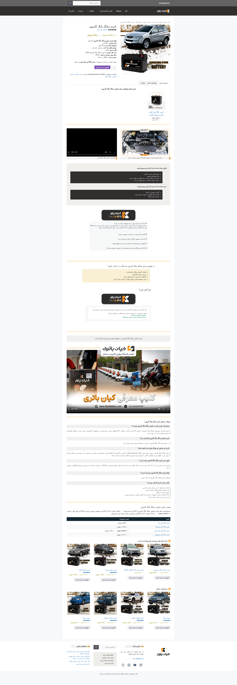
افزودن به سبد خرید (102, 67)
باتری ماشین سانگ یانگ (143, 22)
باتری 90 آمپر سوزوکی (162, 535)
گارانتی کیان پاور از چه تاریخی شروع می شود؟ (131, 234)
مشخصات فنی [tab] (152, 83)
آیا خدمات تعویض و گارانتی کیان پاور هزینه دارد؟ (131, 239)
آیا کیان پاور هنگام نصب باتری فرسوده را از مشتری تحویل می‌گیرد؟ (125, 248)
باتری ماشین (78, 74)
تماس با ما (71, 11)
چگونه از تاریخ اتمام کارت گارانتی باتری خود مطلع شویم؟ (128, 243)
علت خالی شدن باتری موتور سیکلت (79, 661)
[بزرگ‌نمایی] (168, 131)
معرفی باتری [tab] (163, 83)
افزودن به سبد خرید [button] (162, 578)
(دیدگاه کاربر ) (102, 30)
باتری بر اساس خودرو (106, 11)
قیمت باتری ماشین (107, 658)
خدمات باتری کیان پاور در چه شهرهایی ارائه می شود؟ (129, 223)
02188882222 (164, 3)
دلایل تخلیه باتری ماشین (83, 664)
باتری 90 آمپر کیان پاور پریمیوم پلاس (156, 113)
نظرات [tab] (143, 83)
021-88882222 (138, 659)
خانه (126, 11)
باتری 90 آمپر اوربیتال (162, 527)
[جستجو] (70, 3)
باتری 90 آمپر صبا (164, 523)
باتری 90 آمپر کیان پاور (162, 531)
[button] (123, 28)
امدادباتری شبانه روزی (106, 660)
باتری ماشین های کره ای (158, 22)
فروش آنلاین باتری (108, 655)
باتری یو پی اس (108, 663)
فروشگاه (118, 11)
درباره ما (80, 11)
